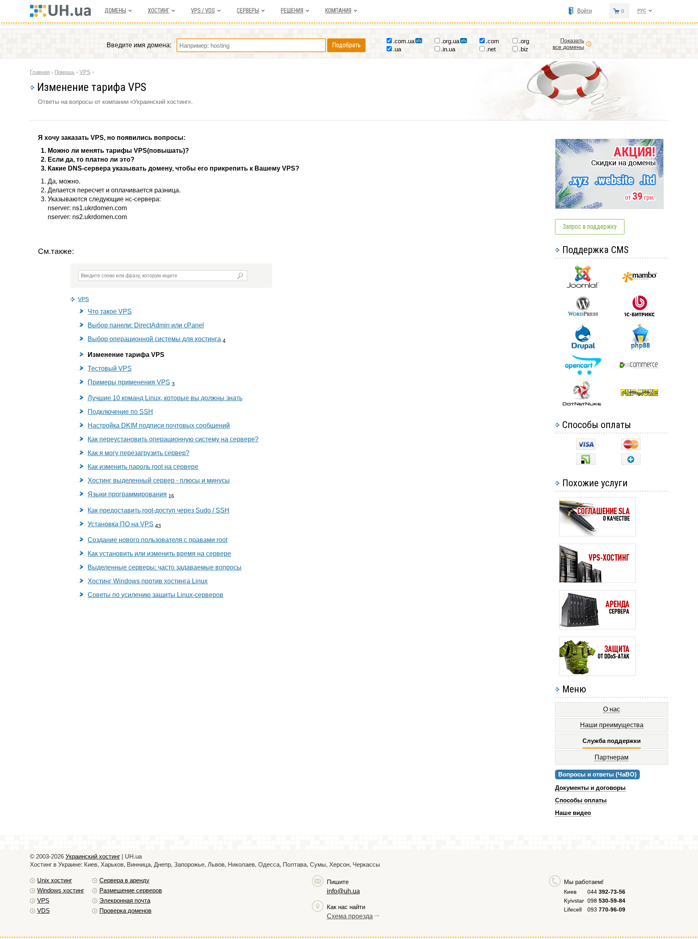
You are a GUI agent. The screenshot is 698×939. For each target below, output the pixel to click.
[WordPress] (583, 314)
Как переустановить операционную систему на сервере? (173, 439)
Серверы (248, 10)
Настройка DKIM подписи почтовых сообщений (159, 425)
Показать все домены (568, 43)
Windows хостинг (60, 890)
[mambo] (639, 280)
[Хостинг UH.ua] (63, 14)
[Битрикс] (639, 315)
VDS (43, 910)
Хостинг (158, 10)
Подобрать (346, 45)
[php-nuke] (639, 394)
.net (491, 49)
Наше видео (573, 812)
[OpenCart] (583, 372)
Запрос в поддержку (590, 226)
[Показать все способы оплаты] (631, 462)
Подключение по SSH (120, 411)
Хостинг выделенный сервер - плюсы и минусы (159, 480)
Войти (584, 11)
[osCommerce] (639, 367)
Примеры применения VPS (129, 382)
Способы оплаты (581, 800)
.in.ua (448, 49)
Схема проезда (350, 916)
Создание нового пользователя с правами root (157, 539)
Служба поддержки (611, 740)
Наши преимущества (611, 725)
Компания (338, 10)
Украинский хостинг (92, 856)
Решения (292, 10)
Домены (115, 10)
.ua (397, 49)
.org (524, 41)
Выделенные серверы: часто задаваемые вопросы (165, 567)
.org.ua (450, 41)
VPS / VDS (203, 10)
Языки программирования (127, 494)
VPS (83, 299)
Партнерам (612, 757)
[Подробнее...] (597, 534)
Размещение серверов (130, 890)
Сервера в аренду (124, 880)
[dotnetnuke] (582, 404)
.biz (523, 49)
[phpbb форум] (640, 349)
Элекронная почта (124, 900)
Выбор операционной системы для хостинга (154, 339)
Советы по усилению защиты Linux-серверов (155, 594)
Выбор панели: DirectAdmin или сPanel (146, 325)
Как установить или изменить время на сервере (159, 553)
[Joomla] (583, 288)
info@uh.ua (343, 891)
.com (492, 41)
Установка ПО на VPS (120, 524)
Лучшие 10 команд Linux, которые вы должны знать (165, 398)
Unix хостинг (54, 880)
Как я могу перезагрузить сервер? (138, 452)
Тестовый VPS (110, 368)
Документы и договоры (590, 787)
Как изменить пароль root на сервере (143, 466)
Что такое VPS (110, 311)
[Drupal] (583, 348)
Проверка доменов (125, 910)
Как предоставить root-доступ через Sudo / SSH (158, 510)
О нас (611, 709)
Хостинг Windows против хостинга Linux (148, 581)
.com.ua (403, 41)
